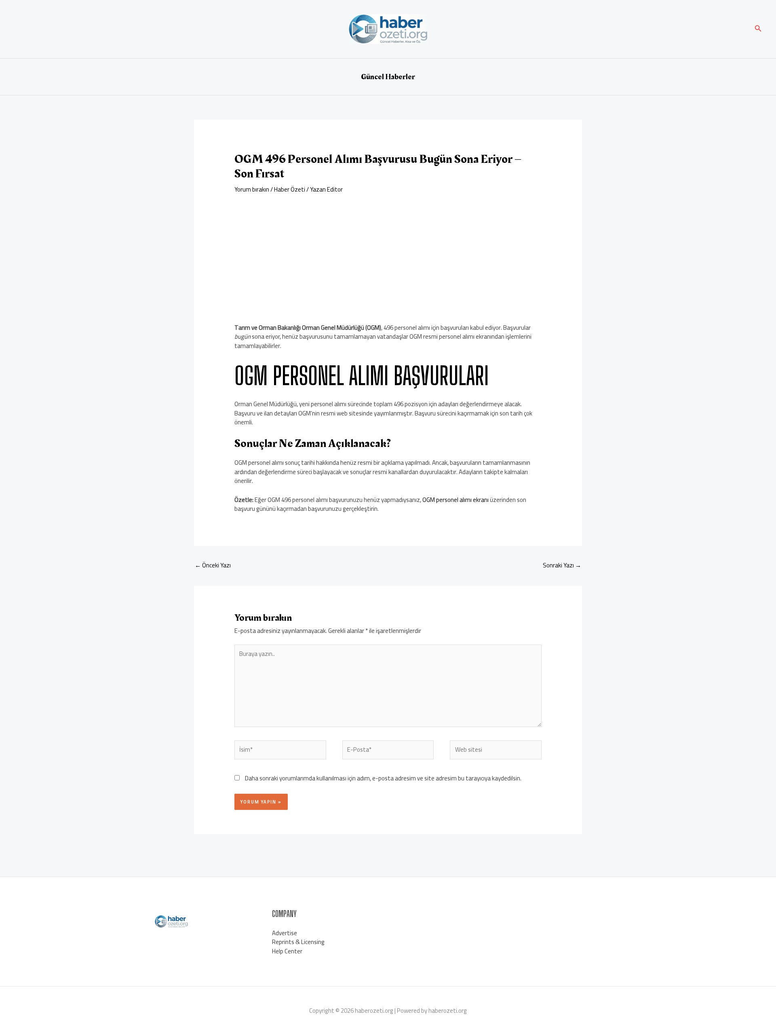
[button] (758, 29)
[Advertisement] (388, 254)
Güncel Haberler (388, 77)
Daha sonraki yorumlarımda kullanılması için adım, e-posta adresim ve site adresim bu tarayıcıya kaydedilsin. (383, 778)
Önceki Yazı (213, 565)
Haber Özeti (289, 189)
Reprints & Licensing (298, 942)
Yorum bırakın (251, 189)
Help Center (287, 951)
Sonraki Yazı (562, 565)
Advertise (284, 933)
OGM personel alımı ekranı (455, 500)
